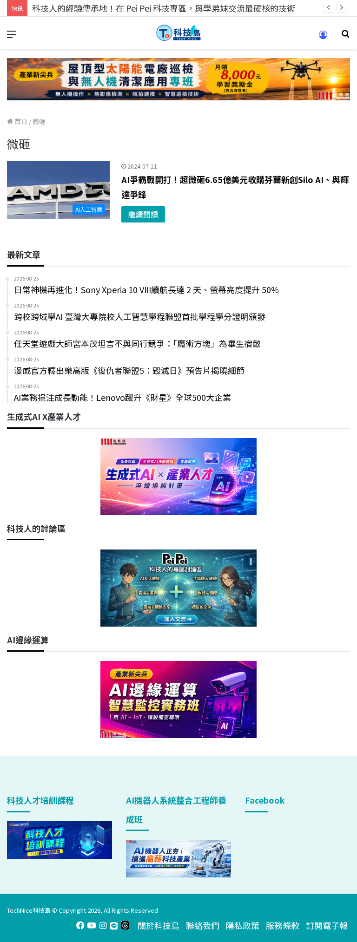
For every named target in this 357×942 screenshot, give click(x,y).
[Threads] (125, 925)
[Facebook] (80, 925)
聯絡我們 (202, 925)
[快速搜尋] (345, 36)
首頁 (20, 121)
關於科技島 (158, 925)
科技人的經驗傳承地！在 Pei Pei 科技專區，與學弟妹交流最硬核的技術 (163, 8)
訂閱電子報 (327, 925)
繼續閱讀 (143, 214)
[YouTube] (91, 925)
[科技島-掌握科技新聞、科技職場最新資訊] (178, 32)
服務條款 (282, 925)
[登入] (323, 37)
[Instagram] (102, 925)
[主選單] (11, 36)
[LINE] (113, 925)
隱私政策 (242, 925)
